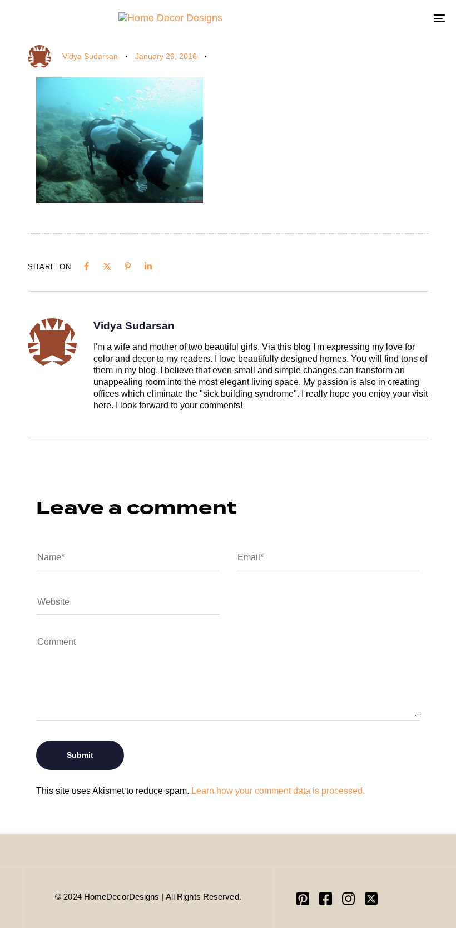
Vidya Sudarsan (90, 56)
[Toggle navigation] (372, 18)
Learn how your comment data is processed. (278, 791)
